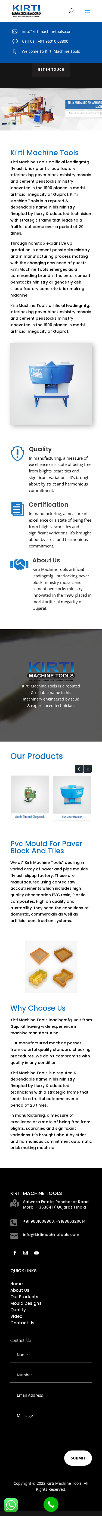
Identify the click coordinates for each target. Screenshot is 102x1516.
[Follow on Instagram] (25, 1253)
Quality (18, 1310)
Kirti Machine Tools (29, 162)
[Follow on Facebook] (14, 1253)
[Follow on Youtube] (36, 1253)
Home (16, 1284)
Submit (78, 1458)
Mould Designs (26, 1303)
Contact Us (22, 1323)
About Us (19, 1290)
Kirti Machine (22, 305)
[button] (79, 769)
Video (16, 1316)
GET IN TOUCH (51, 69)
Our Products (24, 1297)
